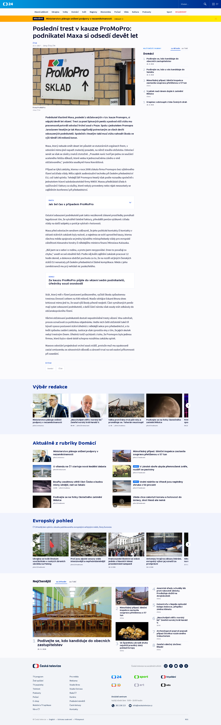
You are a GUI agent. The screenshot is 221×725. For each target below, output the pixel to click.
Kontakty (74, 709)
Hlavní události (41, 12)
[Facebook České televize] (171, 666)
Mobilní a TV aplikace (42, 705)
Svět (84, 12)
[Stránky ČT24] (116, 676)
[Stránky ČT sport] (141, 676)
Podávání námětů (77, 701)
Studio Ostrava (76, 689)
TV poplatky (38, 684)
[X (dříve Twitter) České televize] (181, 666)
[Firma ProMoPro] (84, 76)
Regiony (93, 12)
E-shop (36, 701)
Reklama (73, 680)
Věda (126, 12)
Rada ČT (73, 693)
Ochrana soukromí (65, 719)
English (52, 719)
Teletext (36, 689)
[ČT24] (8, 4)
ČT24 (35, 43)
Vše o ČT (36, 709)
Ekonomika (106, 12)
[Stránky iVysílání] (168, 676)
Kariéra (73, 697)
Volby (65, 12)
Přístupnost (79, 719)
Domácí (75, 12)
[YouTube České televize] (176, 666)
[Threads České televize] (186, 666)
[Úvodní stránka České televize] (47, 666)
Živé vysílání (38, 680)
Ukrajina (55, 12)
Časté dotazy (75, 705)
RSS (186, 719)
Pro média (74, 676)
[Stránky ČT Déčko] (116, 685)
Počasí (117, 12)
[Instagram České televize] (166, 666)
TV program (38, 676)
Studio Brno (75, 684)
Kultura (135, 12)
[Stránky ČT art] (139, 685)
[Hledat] (205, 4)
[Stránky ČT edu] (165, 685)
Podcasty (146, 12)
